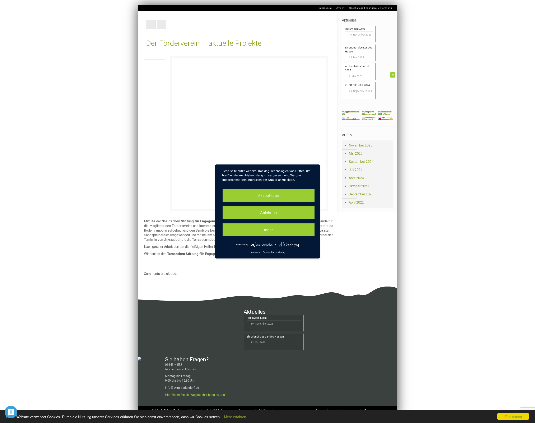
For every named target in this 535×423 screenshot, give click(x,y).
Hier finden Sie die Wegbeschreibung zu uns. (195, 395)
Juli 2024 (355, 170)
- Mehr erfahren (234, 416)
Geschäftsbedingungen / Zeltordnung (370, 8)
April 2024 (356, 178)
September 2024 (361, 162)
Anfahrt (340, 8)
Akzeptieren (268, 195)
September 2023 (361, 194)
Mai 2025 (356, 153)
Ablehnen (268, 212)
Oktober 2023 (359, 186)
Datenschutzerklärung (274, 252)
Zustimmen (513, 416)
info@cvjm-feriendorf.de (182, 388)
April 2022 (356, 202)
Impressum (325, 8)
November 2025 (360, 145)
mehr (268, 230)
